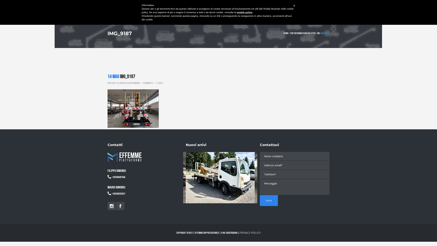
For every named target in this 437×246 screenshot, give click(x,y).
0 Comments (148, 83)
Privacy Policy (250, 232)
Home (286, 33)
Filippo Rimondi (133, 83)
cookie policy (244, 12)
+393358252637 (118, 193)
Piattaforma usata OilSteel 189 (305, 33)
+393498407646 (118, 177)
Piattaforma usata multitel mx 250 (220, 174)
